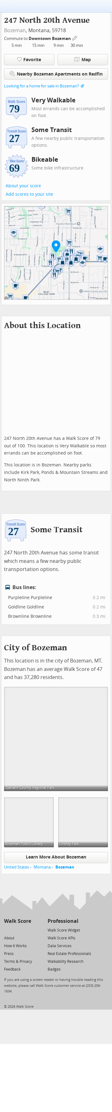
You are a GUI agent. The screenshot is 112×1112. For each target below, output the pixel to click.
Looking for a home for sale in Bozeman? (41, 86)
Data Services (60, 946)
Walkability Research (65, 961)
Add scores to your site (29, 194)
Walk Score (17, 921)
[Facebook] (17, 929)
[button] (56, 246)
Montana (42, 867)
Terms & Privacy (18, 961)
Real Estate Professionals (69, 954)
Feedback (12, 969)
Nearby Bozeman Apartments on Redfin (60, 74)
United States (16, 867)
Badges (54, 969)
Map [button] (86, 59)
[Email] (26, 929)
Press (9, 954)
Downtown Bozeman (50, 38)
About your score (23, 186)
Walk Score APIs (61, 938)
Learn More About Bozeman (56, 857)
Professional (63, 921)
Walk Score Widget (64, 930)
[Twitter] (7, 929)
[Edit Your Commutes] (75, 38)
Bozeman (15, 30)
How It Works (15, 946)
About (9, 938)
